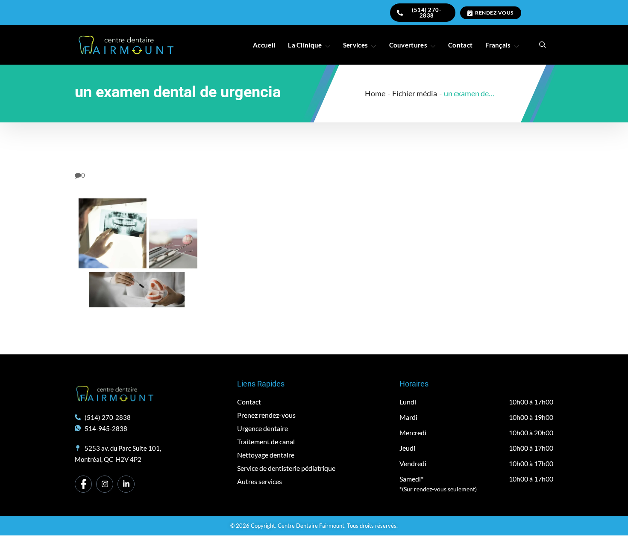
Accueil (264, 45)
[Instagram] (104, 484)
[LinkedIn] (126, 484)
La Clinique (305, 45)
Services (355, 45)
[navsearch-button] (542, 45)
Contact (460, 45)
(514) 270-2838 (426, 12)
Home (375, 93)
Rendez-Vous (494, 12)
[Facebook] (83, 484)
